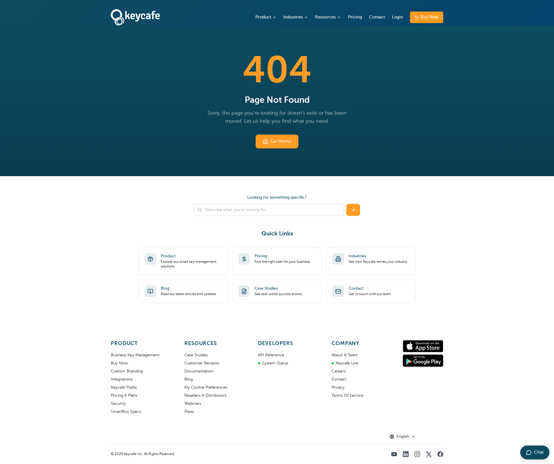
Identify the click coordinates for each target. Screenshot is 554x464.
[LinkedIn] (406, 454)
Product (263, 17)
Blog (188, 379)
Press (189, 412)
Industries (293, 17)
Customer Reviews (201, 363)
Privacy (338, 387)
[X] (429, 454)
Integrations (122, 379)
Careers (339, 371)
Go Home (281, 141)
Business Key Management (135, 355)
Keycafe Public (124, 387)
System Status (275, 363)
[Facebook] (440, 454)
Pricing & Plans (124, 396)
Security (118, 404)
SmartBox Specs (126, 412)
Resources (325, 17)
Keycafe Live (347, 363)
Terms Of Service (347, 396)
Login (397, 17)
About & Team (345, 355)
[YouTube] (394, 454)
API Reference (271, 355)
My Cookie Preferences (205, 387)
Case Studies (196, 355)
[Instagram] (417, 454)
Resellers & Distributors (205, 396)
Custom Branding (127, 371)
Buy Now (429, 17)
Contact (377, 17)
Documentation (199, 371)
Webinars (192, 404)
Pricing (355, 17)
